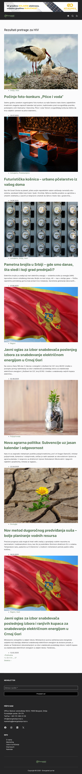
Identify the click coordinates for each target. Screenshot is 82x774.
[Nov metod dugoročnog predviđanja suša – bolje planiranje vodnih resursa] (41, 495)
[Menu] (77, 16)
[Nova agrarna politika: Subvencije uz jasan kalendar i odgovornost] (41, 407)
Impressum (10, 747)
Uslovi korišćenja (12, 744)
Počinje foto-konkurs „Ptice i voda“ (33, 97)
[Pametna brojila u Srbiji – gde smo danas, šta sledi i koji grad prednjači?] (41, 229)
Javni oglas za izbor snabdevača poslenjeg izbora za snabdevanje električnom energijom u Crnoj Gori (40, 354)
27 (15, 658)
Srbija (12, 90)
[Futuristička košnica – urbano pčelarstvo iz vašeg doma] (41, 144)
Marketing (10, 742)
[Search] (72, 16)
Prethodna (9, 655)
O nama (9, 740)
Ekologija (13, 524)
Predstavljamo (24, 173)
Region (12, 343)
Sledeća (7, 660)
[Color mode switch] (68, 16)
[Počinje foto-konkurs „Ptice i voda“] (41, 62)
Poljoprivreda (15, 436)
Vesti (17, 90)
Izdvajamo (14, 173)
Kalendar (9, 749)
